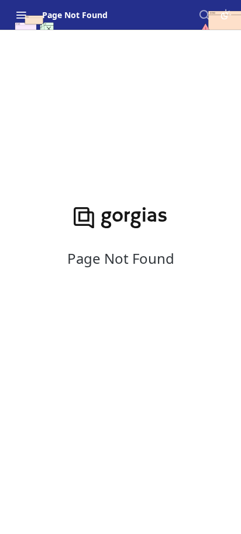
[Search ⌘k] (204, 14)
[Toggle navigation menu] (21, 14)
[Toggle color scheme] (225, 14)
